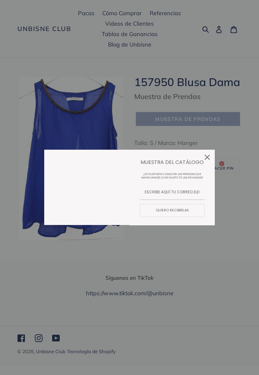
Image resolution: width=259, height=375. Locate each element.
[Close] (207, 157)
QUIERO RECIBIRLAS (172, 210)
